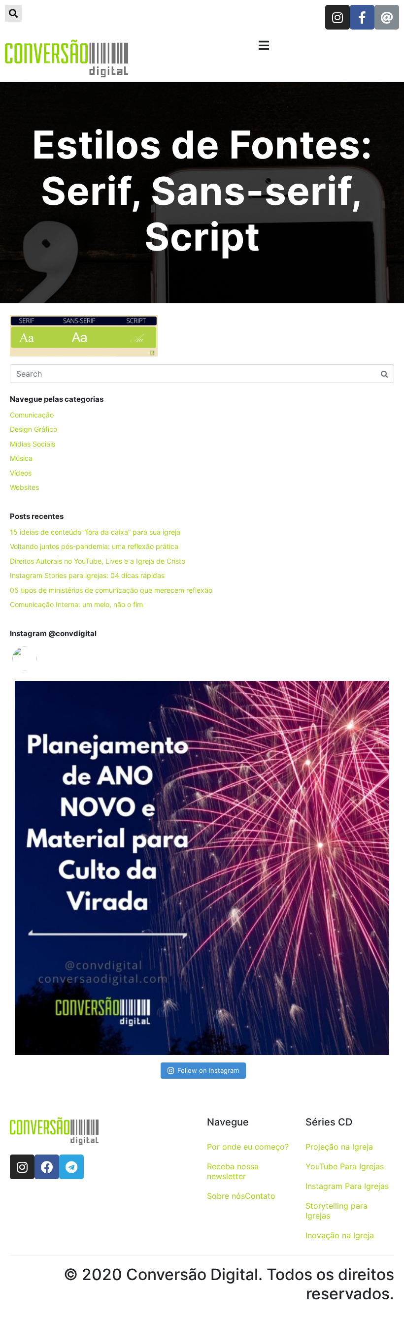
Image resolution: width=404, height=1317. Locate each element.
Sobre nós (226, 1196)
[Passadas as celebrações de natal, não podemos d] (202, 868)
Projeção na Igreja (339, 1147)
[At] (386, 17)
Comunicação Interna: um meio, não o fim (76, 604)
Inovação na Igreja (339, 1235)
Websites (24, 487)
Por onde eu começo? (248, 1147)
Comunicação (32, 415)
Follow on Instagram (208, 1070)
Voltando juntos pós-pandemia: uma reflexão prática (94, 546)
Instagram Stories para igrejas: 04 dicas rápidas (87, 575)
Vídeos (21, 473)
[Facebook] (46, 1167)
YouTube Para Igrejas (344, 1166)
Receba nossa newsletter (233, 1171)
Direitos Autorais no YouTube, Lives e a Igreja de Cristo (97, 561)
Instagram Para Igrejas (347, 1186)
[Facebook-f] (362, 17)
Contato (260, 1196)
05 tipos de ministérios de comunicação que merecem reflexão (111, 590)
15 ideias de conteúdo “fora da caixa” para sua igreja (95, 532)
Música (21, 458)
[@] (39, 658)
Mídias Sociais (32, 444)
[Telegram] (71, 1167)
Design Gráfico (33, 429)
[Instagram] (337, 17)
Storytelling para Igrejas (336, 1211)
